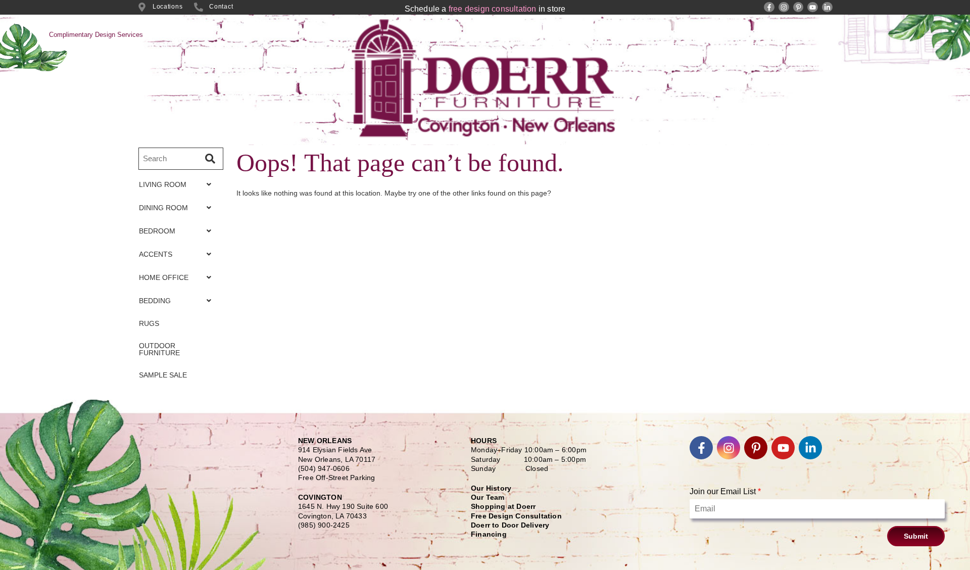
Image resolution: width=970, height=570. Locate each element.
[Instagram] (784, 7)
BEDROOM (157, 231)
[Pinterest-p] (798, 7)
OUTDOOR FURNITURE (159, 349)
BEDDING (155, 301)
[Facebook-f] (769, 7)
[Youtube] (812, 7)
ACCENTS (155, 254)
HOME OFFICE (163, 277)
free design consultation (493, 9)
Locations (167, 6)
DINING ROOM (163, 208)
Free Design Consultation (516, 516)
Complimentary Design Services (96, 34)
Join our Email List (725, 491)
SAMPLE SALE (163, 375)
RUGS (149, 323)
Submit (916, 536)
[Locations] (142, 7)
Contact (221, 6)
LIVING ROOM (162, 184)
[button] (178, 184)
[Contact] (198, 7)
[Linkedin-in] (827, 7)
